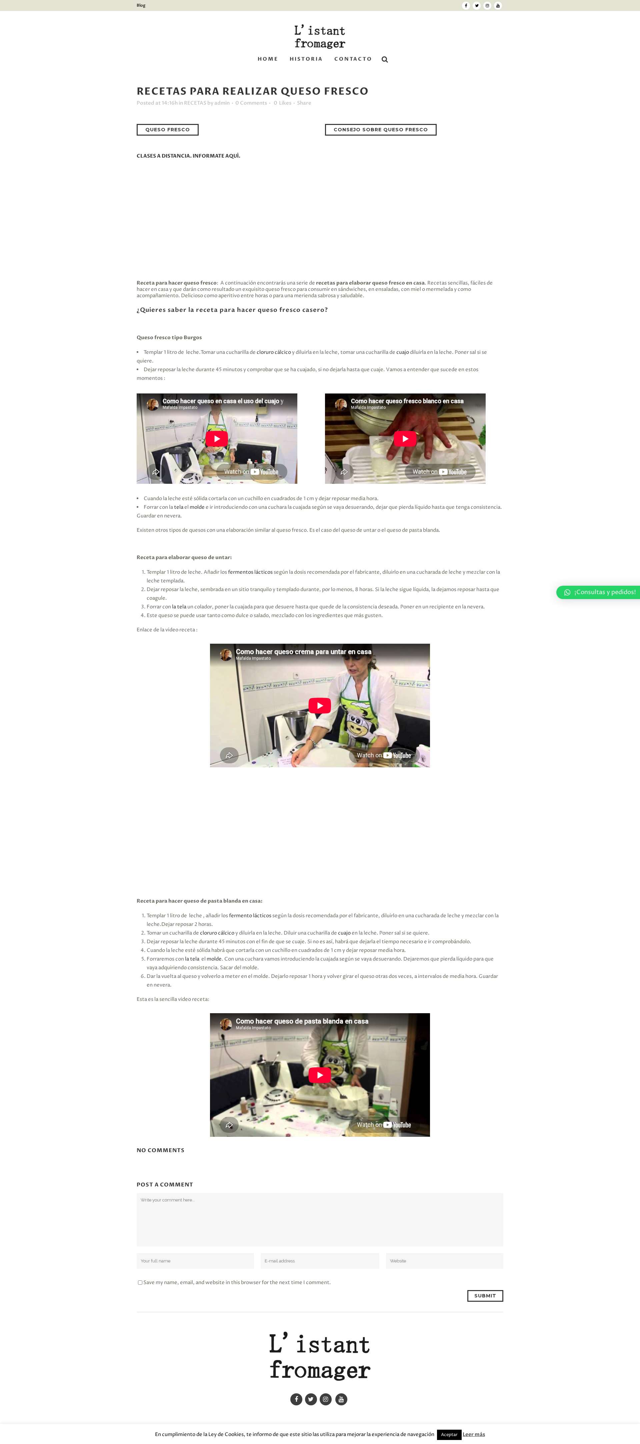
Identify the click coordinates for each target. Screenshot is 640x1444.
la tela (179, 606)
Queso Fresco (167, 130)
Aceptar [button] (449, 1435)
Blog (141, 5)
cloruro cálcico (274, 352)
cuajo (402, 352)
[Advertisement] (320, 219)
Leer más (474, 1434)
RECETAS (195, 103)
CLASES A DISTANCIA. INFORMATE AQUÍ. (188, 156)
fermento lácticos (250, 915)
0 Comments (251, 103)
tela (178, 507)
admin (222, 103)
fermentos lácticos (250, 572)
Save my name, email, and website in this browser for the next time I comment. (237, 1282)
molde (197, 507)
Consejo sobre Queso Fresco (381, 130)
